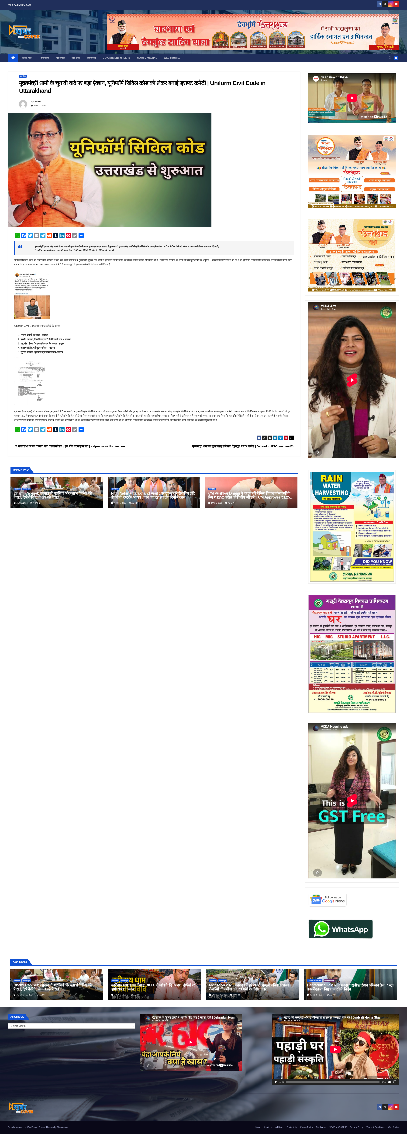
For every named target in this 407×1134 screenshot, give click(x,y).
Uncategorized (314, 981)
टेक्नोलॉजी (91, 58)
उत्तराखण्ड (115, 981)
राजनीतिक (45, 58)
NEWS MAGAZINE (147, 58)
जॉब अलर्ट (76, 58)
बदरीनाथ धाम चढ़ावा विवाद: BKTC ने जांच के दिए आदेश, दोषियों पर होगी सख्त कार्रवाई (153, 987)
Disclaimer (321, 1127)
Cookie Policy (306, 1127)
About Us (268, 1127)
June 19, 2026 (220, 995)
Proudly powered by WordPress (23, 1127)
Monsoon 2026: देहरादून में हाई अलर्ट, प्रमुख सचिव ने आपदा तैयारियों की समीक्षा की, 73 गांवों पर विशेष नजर (249, 987)
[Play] (276, 1082)
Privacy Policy (356, 1127)
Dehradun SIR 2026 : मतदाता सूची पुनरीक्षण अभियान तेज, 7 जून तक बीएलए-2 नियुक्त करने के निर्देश (350, 987)
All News (279, 1127)
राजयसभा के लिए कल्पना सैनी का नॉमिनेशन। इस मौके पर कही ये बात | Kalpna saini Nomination (71, 446)
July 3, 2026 (121, 995)
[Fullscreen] (395, 1082)
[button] (390, 57)
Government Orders (116, 58)
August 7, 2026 (25, 995)
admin (37, 101)
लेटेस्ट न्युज (27, 58)
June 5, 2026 (317, 995)
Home (257, 1127)
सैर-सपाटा (60, 58)
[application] (335, 1049)
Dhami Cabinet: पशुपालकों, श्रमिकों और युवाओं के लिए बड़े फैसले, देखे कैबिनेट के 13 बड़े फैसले (53, 495)
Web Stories (172, 58)
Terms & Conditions (375, 1127)
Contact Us (292, 1127)
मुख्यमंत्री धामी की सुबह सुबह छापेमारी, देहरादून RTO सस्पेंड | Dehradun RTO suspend (241, 446)
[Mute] (389, 1082)
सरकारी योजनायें (329, 981)
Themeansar (62, 1127)
